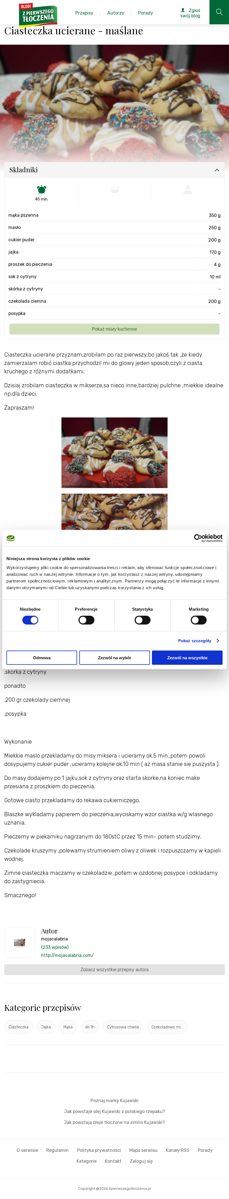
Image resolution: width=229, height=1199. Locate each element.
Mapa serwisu (143, 1150)
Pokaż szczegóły (194, 640)
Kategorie (87, 1161)
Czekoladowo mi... (167, 1027)
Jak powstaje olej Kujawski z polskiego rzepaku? (114, 1111)
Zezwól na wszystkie (187, 657)
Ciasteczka (18, 1027)
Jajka (46, 1027)
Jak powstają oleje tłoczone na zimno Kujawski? (114, 1122)
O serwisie (27, 1150)
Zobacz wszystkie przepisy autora (114, 969)
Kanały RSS (177, 1150)
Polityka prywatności (99, 1150)
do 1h (89, 1027)
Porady (205, 1150)
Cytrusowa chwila (123, 1027)
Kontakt (113, 1161)
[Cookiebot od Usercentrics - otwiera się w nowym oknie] (198, 538)
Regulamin (57, 1150)
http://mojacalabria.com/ (67, 955)
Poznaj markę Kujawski (114, 1100)
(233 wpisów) (54, 947)
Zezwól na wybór (114, 657)
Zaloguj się (141, 1161)
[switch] (86, 620)
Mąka (68, 1027)
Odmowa (42, 657)
